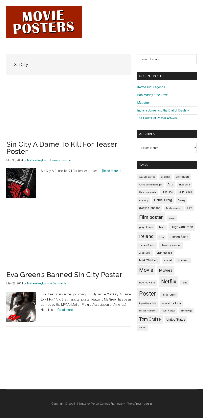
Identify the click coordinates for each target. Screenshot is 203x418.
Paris (184, 282)
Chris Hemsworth (147, 192)
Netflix (168, 281)
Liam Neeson (164, 252)
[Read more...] (111, 171)
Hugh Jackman (181, 227)
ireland (146, 236)
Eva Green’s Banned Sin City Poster (64, 274)
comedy (143, 200)
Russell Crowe (169, 295)
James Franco (147, 245)
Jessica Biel (145, 253)
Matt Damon (183, 260)
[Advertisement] (68, 113)
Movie (146, 270)
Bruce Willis (184, 184)
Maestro (143, 103)
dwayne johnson (149, 208)
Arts (170, 184)
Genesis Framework (112, 403)
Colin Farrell (185, 191)
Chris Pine (167, 191)
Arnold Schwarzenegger (150, 184)
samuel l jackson (171, 303)
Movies (165, 270)
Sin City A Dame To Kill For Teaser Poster (61, 147)
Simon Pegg (186, 310)
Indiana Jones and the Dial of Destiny (163, 110)
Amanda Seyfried (147, 177)
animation (182, 176)
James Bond (179, 237)
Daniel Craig (163, 200)
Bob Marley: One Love (152, 95)
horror (162, 227)
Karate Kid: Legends (151, 87)
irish (161, 237)
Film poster (151, 217)
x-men (142, 327)
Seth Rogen (168, 310)
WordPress (134, 403)
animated (165, 177)
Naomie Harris (147, 282)
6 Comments (58, 283)
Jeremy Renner (171, 245)
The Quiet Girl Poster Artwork (157, 118)
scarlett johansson (148, 310)
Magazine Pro (86, 403)
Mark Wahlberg (148, 260)
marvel (168, 260)
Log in (148, 403)
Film (189, 208)
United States (176, 319)
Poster (147, 293)
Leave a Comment (61, 160)
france (172, 218)
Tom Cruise (150, 319)
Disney (181, 200)
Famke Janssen (174, 208)
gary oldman (146, 227)
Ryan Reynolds (147, 303)
